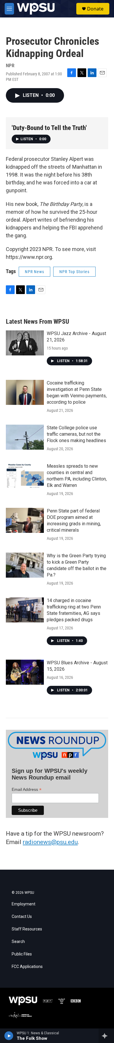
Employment (23, 904)
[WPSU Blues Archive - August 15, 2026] (25, 672)
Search (18, 941)
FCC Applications (27, 966)
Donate (95, 8)
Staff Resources (27, 929)
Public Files (22, 954)
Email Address (27, 789)
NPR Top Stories (74, 271)
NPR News (34, 271)
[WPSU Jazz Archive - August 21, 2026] (25, 342)
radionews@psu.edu (50, 842)
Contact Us (22, 916)
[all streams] (106, 1035)
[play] (9, 1036)
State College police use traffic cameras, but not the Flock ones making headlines (76, 434)
